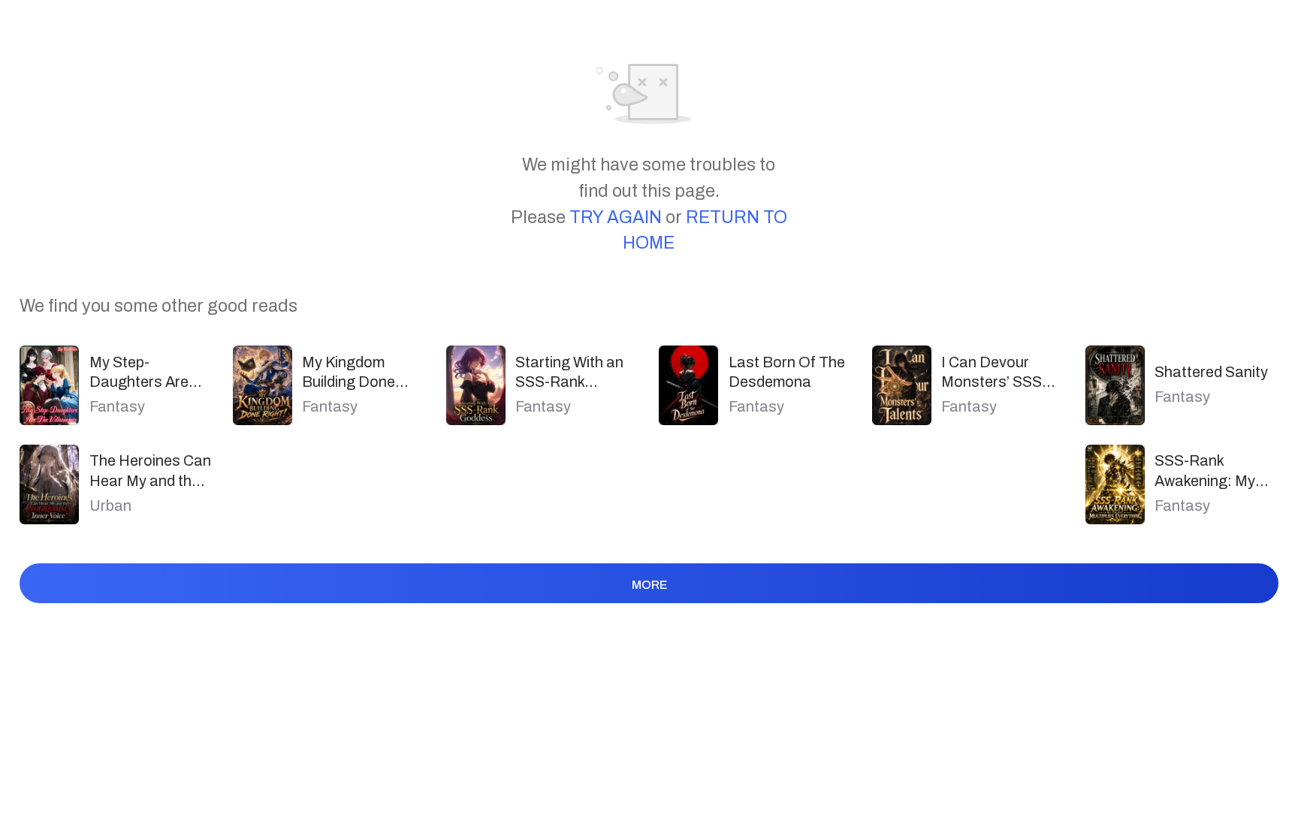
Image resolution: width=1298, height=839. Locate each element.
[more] (649, 612)
